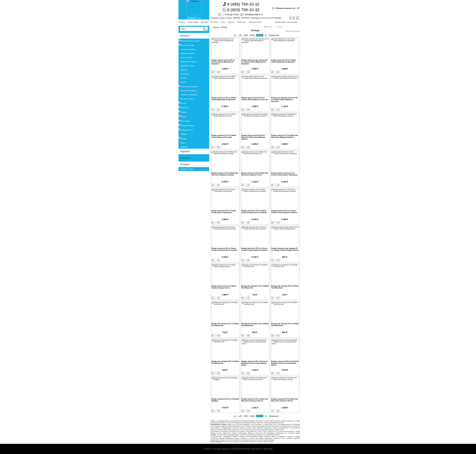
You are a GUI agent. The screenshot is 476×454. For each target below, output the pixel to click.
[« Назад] (234, 35)
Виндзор (183, 134)
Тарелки (183, 70)
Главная (181, 22)
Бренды (183, 138)
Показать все (274, 35)
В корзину (231, 72)
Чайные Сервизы (187, 53)
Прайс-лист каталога (292, 31)
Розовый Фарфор (187, 125)
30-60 (246, 35)
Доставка (204, 22)
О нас (223, 22)
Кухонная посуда (187, 45)
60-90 (252, 35)
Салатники (184, 74)
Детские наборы (187, 99)
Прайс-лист (241, 22)
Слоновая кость (186, 130)
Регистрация (292, 22)
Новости (231, 22)
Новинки (183, 147)
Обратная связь (255, 22)
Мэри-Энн (184, 108)
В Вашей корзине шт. (286, 8)
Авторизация (280, 22)
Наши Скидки (193, 22)
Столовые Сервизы (188, 49)
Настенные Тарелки (188, 91)
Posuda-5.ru (194, 17)
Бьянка (183, 117)
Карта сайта (268, 449)
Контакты (214, 22)
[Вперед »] (266, 35)
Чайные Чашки (186, 57)
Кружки (183, 82)
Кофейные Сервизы (188, 62)
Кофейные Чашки (187, 66)
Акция (182, 143)
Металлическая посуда (189, 41)
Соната (183, 103)
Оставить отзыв (186, 169)
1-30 (239, 35)
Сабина (183, 112)
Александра (185, 121)
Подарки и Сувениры (189, 95)
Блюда (183, 78)
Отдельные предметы (189, 86)
